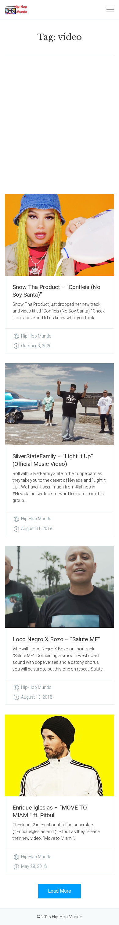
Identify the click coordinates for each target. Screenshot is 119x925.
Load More (59, 891)
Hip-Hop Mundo (36, 336)
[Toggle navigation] (110, 10)
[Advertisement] (59, 124)
